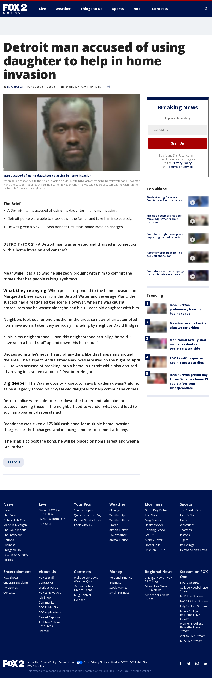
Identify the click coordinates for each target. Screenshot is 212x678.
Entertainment (17, 571)
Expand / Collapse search (206, 9)
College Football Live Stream (194, 589)
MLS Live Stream (191, 641)
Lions (183, 520)
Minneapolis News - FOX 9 (158, 597)
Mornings (153, 504)
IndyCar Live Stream (193, 606)
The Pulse (10, 515)
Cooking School (155, 530)
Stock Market (118, 587)
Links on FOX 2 (155, 550)
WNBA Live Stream (193, 636)
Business (9, 545)
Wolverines (187, 525)
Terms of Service (180, 167)
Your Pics (82, 504)
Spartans (186, 530)
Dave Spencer (15, 86)
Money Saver (153, 540)
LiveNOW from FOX (52, 519)
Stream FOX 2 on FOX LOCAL (50, 512)
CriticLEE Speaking (15, 582)
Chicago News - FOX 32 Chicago (158, 579)
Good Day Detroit (157, 510)
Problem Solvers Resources (50, 624)
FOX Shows (11, 578)
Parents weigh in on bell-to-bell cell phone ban (165, 254)
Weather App (118, 515)
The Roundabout (14, 530)
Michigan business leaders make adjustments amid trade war (164, 219)
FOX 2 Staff (46, 578)
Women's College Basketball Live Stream (191, 627)
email (205, 663)
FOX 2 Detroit (35, 86)
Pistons (185, 535)
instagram (197, 663)
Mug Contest (153, 520)
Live (42, 504)
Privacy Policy (182, 163)
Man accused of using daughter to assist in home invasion (47, 176)
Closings (114, 510)
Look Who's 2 (83, 525)
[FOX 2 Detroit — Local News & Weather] (17, 9)
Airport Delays (118, 530)
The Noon (151, 515)
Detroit (51, 86)
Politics (8, 560)
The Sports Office (192, 510)
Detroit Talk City (14, 520)
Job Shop (45, 597)
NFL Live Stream (191, 582)
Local (7, 510)
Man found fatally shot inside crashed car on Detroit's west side (188, 344)
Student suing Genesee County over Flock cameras (164, 198)
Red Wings (187, 545)
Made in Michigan (15, 525)
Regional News (158, 571)
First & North (189, 515)
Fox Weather (117, 535)
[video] (198, 201)
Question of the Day (87, 515)
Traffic (113, 525)
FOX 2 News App (50, 592)
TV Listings (10, 587)
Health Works (154, 525)
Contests (9, 592)
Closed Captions (49, 617)
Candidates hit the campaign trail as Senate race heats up (166, 272)
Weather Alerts (119, 520)
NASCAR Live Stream (194, 601)
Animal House (118, 540)
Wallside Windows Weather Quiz (86, 579)
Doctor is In (152, 545)
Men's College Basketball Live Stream (190, 614)
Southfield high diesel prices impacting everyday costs (165, 235)
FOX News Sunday (15, 555)
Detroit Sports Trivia (87, 520)
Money (115, 571)
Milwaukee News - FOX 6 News (157, 588)
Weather (117, 504)
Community (46, 602)
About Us (47, 571)
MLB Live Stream (191, 596)
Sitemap (44, 631)
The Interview (12, 535)
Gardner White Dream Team (83, 588)
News (8, 504)
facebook (180, 663)
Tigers (184, 540)
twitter (189, 663)
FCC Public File (48, 607)
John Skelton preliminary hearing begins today (185, 309)
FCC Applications (50, 612)
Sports (186, 504)
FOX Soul (45, 524)
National (9, 540)
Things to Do (12, 550)
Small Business (119, 592)
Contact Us (46, 582)
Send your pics (83, 510)
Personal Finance (120, 578)
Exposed (79, 600)
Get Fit (149, 535)
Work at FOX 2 (48, 587)
